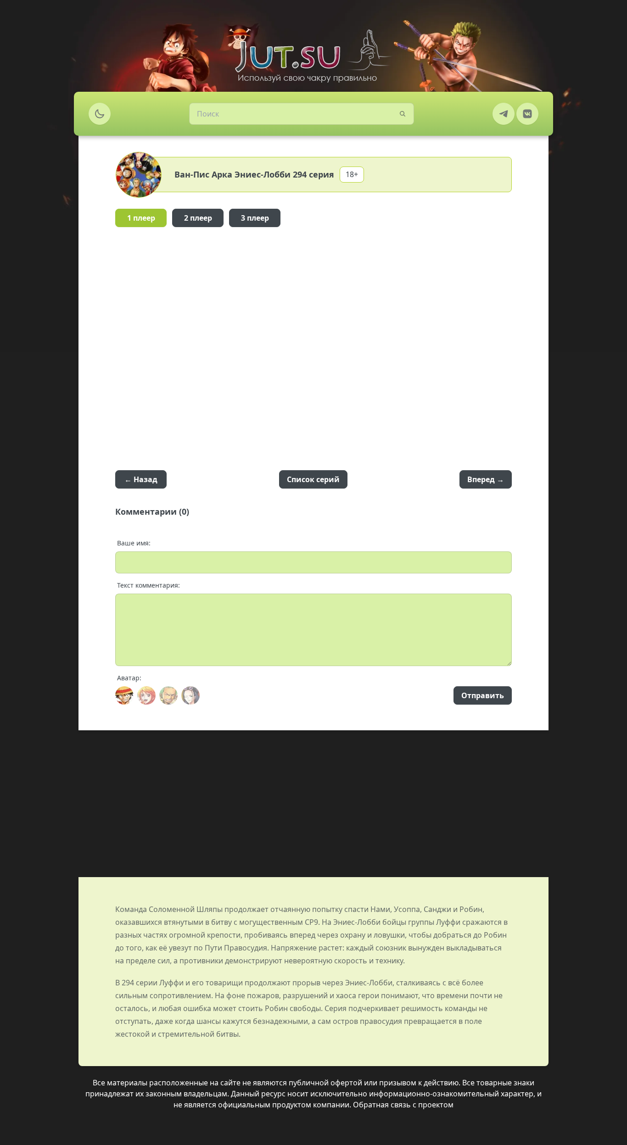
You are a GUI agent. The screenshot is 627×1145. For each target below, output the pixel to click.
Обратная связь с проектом (403, 1105)
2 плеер (198, 218)
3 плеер (255, 218)
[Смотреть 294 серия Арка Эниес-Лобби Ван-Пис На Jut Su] (313, 56)
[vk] (527, 114)
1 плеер (141, 218)
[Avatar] (124, 695)
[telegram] (504, 114)
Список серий (313, 479)
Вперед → (485, 479)
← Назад (140, 479)
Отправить (482, 695)
